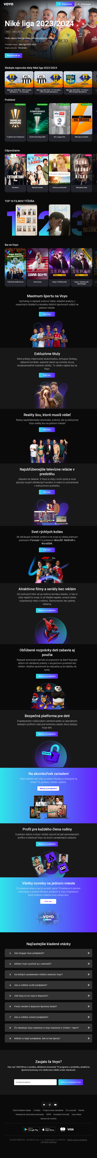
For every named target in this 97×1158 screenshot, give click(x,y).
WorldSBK (47, 543)
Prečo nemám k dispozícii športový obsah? (33, 1006)
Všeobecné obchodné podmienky (30, 1114)
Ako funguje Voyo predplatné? (27, 953)
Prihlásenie (86, 4)
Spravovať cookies (48, 1118)
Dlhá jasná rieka (81, 187)
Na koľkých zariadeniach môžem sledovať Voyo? (36, 974)
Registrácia (67, 4)
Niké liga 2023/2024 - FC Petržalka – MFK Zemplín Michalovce (48, 91)
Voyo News (76, 1114)
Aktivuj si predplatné (46, 610)
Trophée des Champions (15, 137)
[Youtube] (55, 1104)
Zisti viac (47, 375)
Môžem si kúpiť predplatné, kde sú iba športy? (35, 1038)
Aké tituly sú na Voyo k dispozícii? (29, 996)
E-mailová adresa (23, 1082)
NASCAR (68, 540)
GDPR (48, 1114)
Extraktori (15, 187)
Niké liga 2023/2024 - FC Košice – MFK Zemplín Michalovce (78, 91)
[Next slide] (92, 84)
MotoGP (58, 540)
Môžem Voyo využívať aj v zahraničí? (30, 964)
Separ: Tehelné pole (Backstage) (81, 283)
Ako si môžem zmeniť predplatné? (29, 1017)
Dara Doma (37, 282)
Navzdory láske (37, 187)
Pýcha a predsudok (59, 187)
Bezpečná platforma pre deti (47, 716)
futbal (8, 32)
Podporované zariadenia (53, 1110)
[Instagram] (49, 1104)
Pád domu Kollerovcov (15, 282)
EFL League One (59, 137)
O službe (36, 1110)
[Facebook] (44, 1104)
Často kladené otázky (22, 1110)
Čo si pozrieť (71, 1110)
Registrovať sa (13, 55)
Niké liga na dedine (81, 137)
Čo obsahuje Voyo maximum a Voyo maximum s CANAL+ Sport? (44, 1028)
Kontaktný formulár (61, 1114)
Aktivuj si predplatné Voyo (71, 1082)
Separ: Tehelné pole (59, 282)
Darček (81, 1110)
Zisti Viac (47, 314)
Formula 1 (35, 540)
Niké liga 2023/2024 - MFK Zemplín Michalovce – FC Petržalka (19, 91)
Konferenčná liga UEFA (37, 137)
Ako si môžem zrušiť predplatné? (28, 985)
